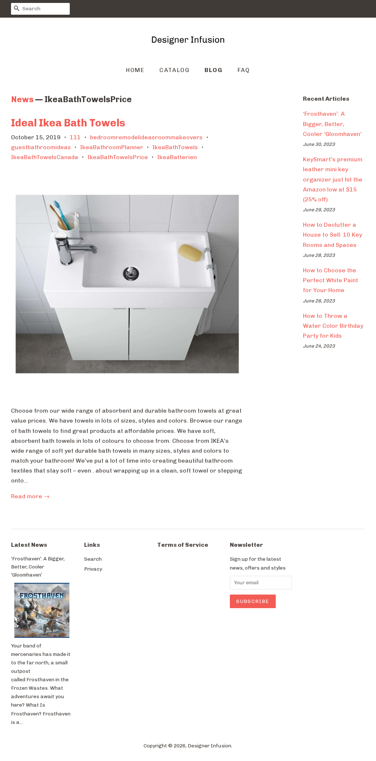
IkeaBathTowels (175, 147)
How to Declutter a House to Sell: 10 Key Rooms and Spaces (332, 234)
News (22, 99)
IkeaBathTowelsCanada (44, 157)
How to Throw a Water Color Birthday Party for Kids (333, 325)
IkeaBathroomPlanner (111, 147)
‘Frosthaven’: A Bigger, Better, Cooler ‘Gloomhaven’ (332, 123)
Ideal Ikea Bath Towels (68, 123)
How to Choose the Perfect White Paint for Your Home (330, 280)
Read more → (30, 496)
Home (135, 70)
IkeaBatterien (177, 157)
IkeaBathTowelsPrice (117, 157)
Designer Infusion (209, 746)
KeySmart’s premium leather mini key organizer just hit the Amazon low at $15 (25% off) (332, 179)
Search (93, 559)
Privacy (93, 569)
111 (75, 137)
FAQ (244, 70)
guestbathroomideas (41, 147)
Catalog (174, 70)
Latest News (29, 544)
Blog (214, 70)
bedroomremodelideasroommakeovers (146, 137)
